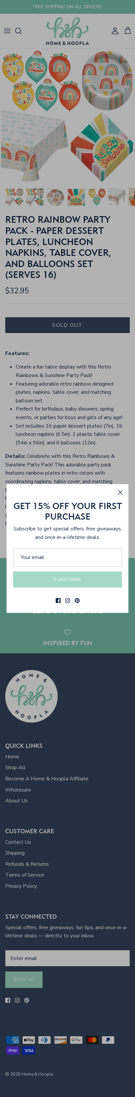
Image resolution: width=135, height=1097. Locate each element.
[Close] (120, 492)
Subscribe (67, 579)
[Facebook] (58, 600)
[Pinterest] (77, 600)
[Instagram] (67, 600)
